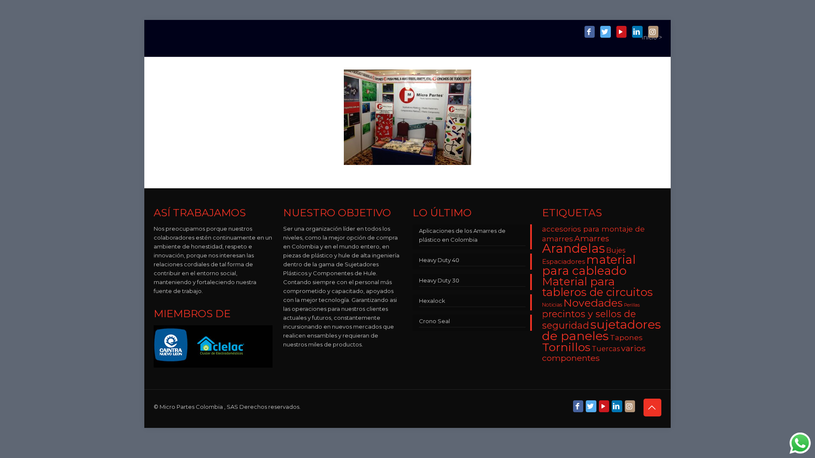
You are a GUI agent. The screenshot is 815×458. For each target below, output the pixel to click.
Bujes (615, 250)
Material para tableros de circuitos (597, 287)
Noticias (552, 305)
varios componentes (594, 353)
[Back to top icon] (652, 407)
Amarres (591, 238)
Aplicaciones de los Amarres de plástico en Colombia (462, 235)
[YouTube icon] (621, 32)
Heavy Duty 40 (439, 260)
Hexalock (432, 300)
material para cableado (589, 265)
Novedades (593, 302)
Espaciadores (563, 261)
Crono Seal (434, 321)
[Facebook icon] (590, 32)
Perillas (632, 305)
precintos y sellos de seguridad (589, 319)
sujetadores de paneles (601, 330)
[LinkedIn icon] (637, 32)
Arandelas (573, 248)
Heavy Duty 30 (439, 280)
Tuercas (606, 348)
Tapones (626, 337)
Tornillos (566, 347)
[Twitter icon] (605, 32)
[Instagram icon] (653, 32)
